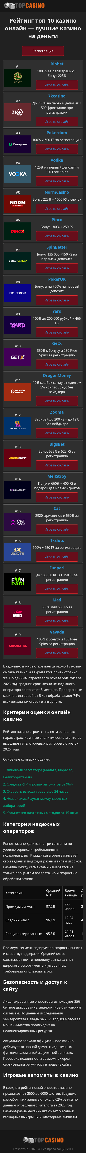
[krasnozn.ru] (24, 6)
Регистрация (43, 51)
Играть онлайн (57, 85)
